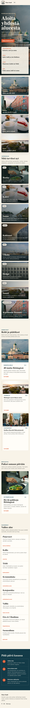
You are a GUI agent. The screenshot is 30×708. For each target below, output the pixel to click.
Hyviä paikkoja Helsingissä (11, 501)
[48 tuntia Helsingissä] (15, 350)
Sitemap (8, 703)
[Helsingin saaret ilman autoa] (16, 387)
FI (1, 703)
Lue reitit (19, 40)
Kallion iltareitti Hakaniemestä (14, 430)
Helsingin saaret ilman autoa (13, 397)
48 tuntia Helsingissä (13, 367)
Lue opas (6, 376)
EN (14, 2)
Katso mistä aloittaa (8, 40)
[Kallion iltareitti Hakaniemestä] (16, 419)
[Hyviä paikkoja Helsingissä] (15, 482)
